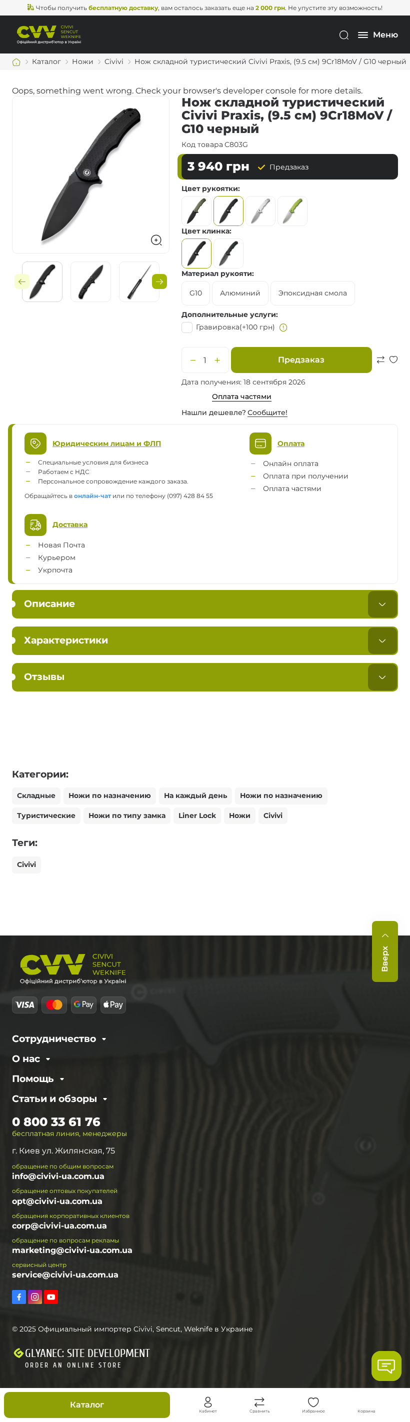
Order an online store (73, 1365)
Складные (36, 795)
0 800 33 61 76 (56, 1121)
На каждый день (195, 795)
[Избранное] (314, 1402)
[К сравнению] (380, 371)
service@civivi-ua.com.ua (65, 1275)
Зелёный (292, 211)
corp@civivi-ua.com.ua (59, 1225)
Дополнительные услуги (229, 314)
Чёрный (228, 211)
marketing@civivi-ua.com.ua (72, 1250)
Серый (260, 211)
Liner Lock (197, 815)
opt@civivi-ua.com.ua (57, 1201)
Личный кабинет (208, 1402)
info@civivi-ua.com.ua (58, 1176)
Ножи (239, 815)
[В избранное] (393, 371)
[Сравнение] (260, 1402)
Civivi (273, 815)
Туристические (46, 815)
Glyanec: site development (87, 1353)
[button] (22, 281)
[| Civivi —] (49, 34)
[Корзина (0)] (366, 1402)
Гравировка (235, 327)
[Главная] (16, 62)
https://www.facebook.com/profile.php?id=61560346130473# (19, 1297)
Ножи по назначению (109, 795)
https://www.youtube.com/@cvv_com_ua (51, 1297)
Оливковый (196, 211)
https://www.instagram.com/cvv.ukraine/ (35, 1297)
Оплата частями (242, 396)
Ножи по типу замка (127, 815)
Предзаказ (301, 359)
